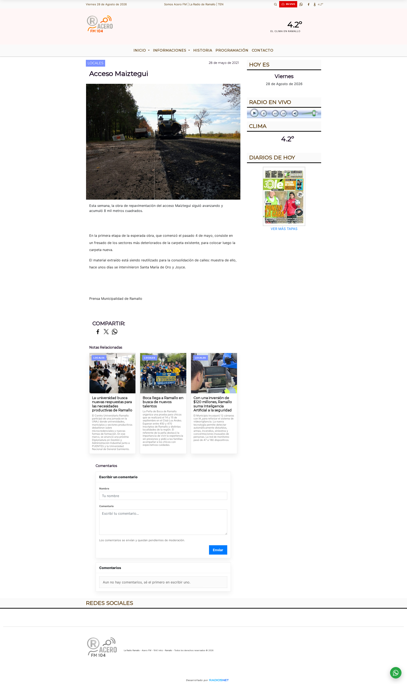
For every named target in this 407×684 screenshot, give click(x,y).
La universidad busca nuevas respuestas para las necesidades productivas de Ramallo (112, 404)
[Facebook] (308, 4)
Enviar (218, 550)
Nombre (104, 488)
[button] (275, 4)
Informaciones (170, 50)
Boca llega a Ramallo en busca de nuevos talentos (163, 402)
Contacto (262, 50)
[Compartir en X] (106, 331)
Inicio (140, 50)
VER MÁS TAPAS (284, 229)
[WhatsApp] (301, 4)
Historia (202, 50)
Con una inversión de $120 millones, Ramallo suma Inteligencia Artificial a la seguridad (213, 404)
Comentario (106, 506)
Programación (232, 50)
